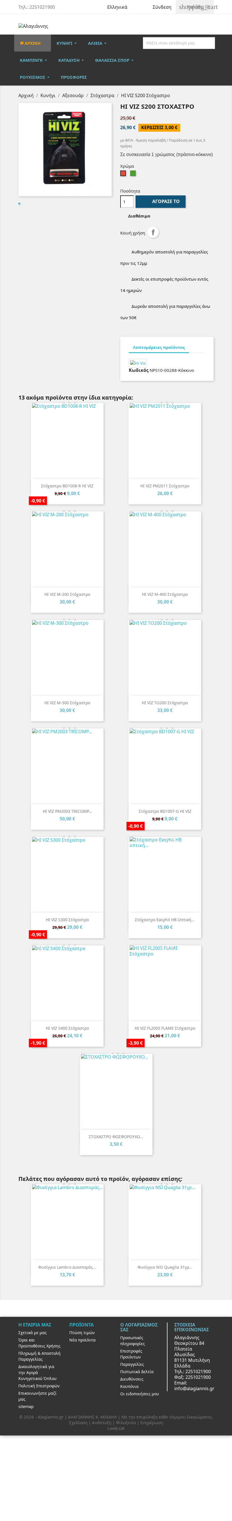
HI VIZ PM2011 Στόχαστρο (164, 485)
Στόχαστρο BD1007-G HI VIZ (165, 811)
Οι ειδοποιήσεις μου (139, 1393)
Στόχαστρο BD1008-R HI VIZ (67, 485)
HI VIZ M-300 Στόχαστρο (67, 702)
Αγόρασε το (161, 201)
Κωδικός (139, 370)
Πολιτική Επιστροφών (39, 1385)
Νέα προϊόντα (82, 1340)
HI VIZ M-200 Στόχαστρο (67, 594)
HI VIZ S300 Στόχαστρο (67, 919)
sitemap (26, 1406)
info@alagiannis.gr (194, 1388)
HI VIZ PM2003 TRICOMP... (67, 811)
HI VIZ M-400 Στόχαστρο (165, 594)
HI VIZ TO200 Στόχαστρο (165, 702)
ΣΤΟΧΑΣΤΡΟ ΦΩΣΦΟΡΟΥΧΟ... (116, 1136)
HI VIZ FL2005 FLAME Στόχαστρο (165, 1028)
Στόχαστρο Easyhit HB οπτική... (165, 919)
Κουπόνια (129, 1386)
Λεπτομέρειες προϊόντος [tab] (159, 347)
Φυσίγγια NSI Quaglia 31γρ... (165, 1267)
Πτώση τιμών (82, 1332)
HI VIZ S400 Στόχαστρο (67, 1028)
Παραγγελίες (132, 1364)
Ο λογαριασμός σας (139, 1327)
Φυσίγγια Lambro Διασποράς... (67, 1267)
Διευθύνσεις (131, 1379)
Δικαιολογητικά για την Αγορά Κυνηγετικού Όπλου (37, 1372)
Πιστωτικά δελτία (137, 1371)
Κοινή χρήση (153, 232)
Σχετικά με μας (32, 1332)
